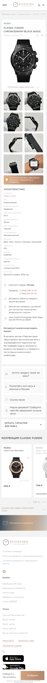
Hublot (7, 23)
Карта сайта (8, 640)
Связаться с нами (26, 640)
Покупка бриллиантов (13, 615)
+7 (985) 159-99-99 (28, 293)
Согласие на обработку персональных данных (20, 562)
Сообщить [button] (32, 675)
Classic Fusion (10, 196)
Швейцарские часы (12, 583)
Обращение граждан (12, 645)
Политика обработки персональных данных (23, 556)
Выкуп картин (9, 628)
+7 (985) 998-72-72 (28, 290)
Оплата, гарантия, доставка (16, 424)
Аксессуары (8, 592)
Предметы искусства (13, 597)
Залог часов (9, 624)
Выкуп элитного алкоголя (15, 633)
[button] (5, 5)
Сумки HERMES (10, 601)
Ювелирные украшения (14, 588)
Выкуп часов (9, 619)
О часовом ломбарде (12, 551)
